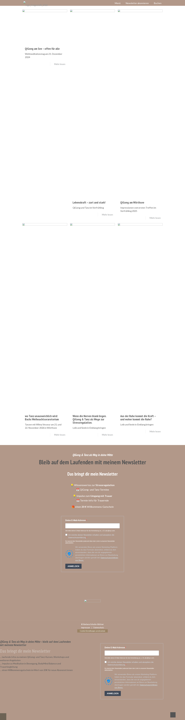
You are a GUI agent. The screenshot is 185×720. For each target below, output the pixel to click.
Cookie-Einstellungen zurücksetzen (92, 631)
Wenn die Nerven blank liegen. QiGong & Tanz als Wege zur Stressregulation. (89, 419)
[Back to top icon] (173, 714)
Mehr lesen (59, 64)
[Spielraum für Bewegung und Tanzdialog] (34, 5)
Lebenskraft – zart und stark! (89, 202)
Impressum (85, 627)
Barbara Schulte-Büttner (93, 624)
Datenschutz (98, 627)
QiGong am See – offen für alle (42, 49)
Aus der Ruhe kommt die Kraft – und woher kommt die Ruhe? (138, 417)
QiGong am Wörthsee (132, 202)
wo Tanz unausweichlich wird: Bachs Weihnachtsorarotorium (42, 417)
